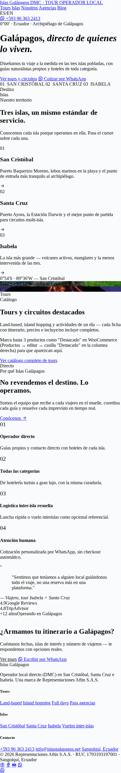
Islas (16, 7)
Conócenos (11, 418)
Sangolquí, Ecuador (100, 749)
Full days (60, 702)
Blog (61, 7)
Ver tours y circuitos (18, 78)
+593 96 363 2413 (22, 18)
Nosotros (29, 7)
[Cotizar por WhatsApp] (2, 770)
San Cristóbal (12, 725)
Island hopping (37, 702)
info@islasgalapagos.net (58, 749)
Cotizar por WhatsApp (64, 78)
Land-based (11, 702)
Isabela (54, 725)
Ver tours (8, 659)
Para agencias (82, 702)
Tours (5, 7)
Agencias (47, 7)
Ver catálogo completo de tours (28, 360)
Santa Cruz (36, 725)
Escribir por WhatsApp (45, 659)
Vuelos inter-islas (78, 725)
